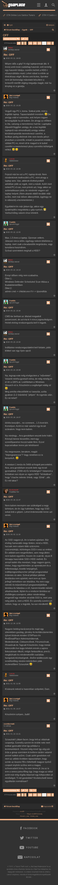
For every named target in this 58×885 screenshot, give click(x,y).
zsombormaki (9, 724)
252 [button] (48, 43)
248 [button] (30, 43)
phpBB (22, 811)
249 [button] (34, 43)
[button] (19, 43)
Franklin (12, 222)
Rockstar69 (13, 490)
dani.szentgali (14, 95)
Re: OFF (9, 54)
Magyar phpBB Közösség (34, 814)
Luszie (12, 159)
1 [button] (25, 43)
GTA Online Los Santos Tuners (20, 15)
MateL (10, 48)
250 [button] (39, 43)
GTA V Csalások (49, 15)
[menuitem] (10, 25)
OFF (6, 35)
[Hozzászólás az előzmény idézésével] (48, 49)
